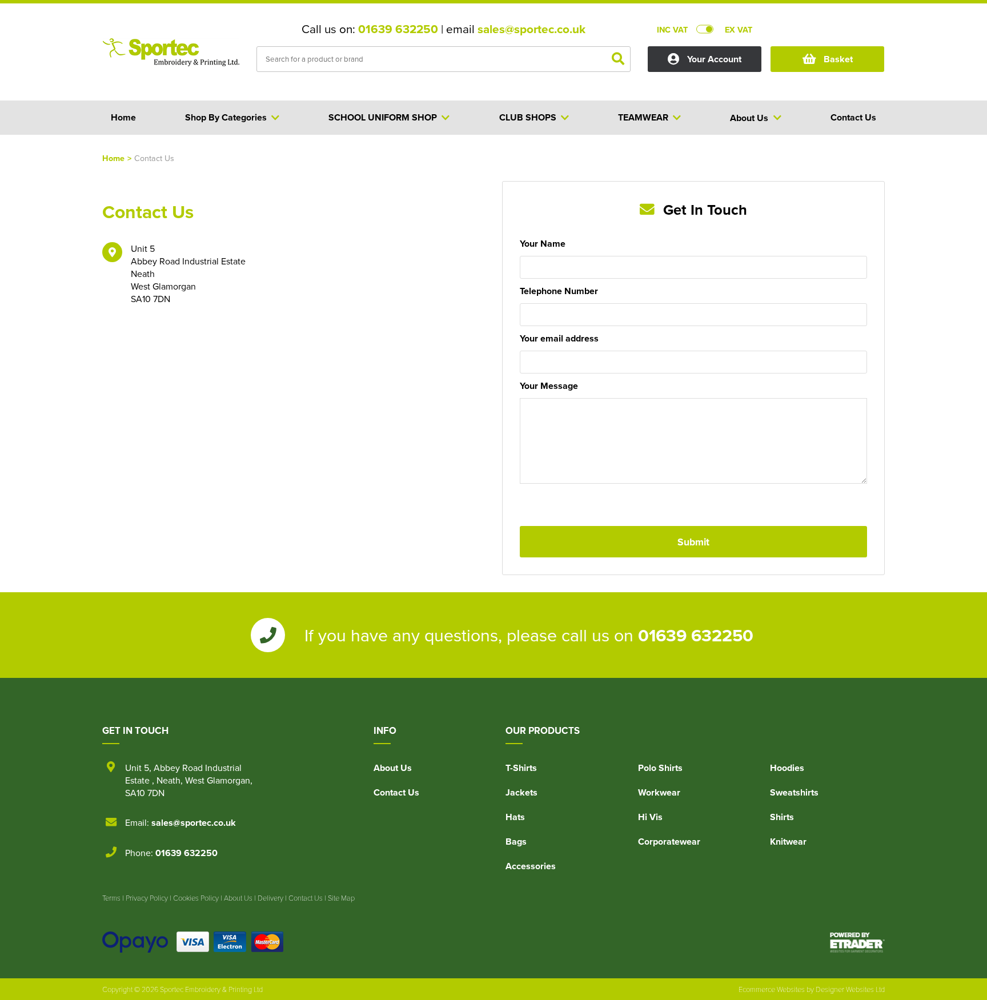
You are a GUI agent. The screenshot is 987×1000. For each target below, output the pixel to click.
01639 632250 (398, 29)
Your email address (559, 338)
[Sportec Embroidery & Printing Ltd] (170, 60)
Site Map (341, 898)
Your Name (542, 243)
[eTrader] (857, 942)
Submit (693, 542)
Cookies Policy (196, 898)
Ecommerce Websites (772, 989)
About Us (393, 767)
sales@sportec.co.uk (531, 29)
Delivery (270, 898)
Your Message (549, 385)
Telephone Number (559, 291)
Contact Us (396, 792)
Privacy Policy (147, 898)
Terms (111, 898)
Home (113, 158)
